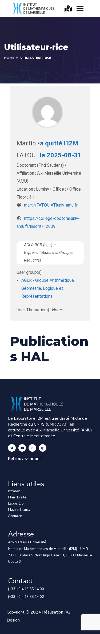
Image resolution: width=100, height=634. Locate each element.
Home (9, 58)
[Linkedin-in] (32, 448)
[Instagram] (43, 448)
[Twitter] (12, 448)
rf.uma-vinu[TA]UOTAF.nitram (51, 205)
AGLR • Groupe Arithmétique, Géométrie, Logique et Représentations (48, 288)
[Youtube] (22, 448)
